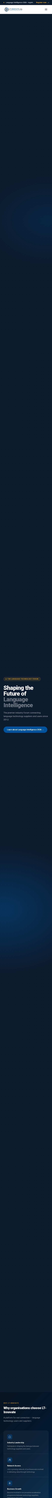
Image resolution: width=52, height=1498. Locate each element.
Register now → (42, 2)
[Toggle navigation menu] (46, 9)
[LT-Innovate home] (14, 9)
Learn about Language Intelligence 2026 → (25, 730)
